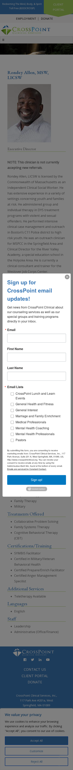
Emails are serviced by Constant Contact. (27, 468)
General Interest (27, 410)
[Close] (67, 277)
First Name (15, 348)
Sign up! (36, 479)
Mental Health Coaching (32, 428)
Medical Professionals (31, 422)
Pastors (21, 440)
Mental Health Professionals (35, 434)
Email (11, 329)
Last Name (15, 367)
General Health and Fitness (35, 404)
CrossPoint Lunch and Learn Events (35, 395)
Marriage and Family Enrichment (38, 416)
